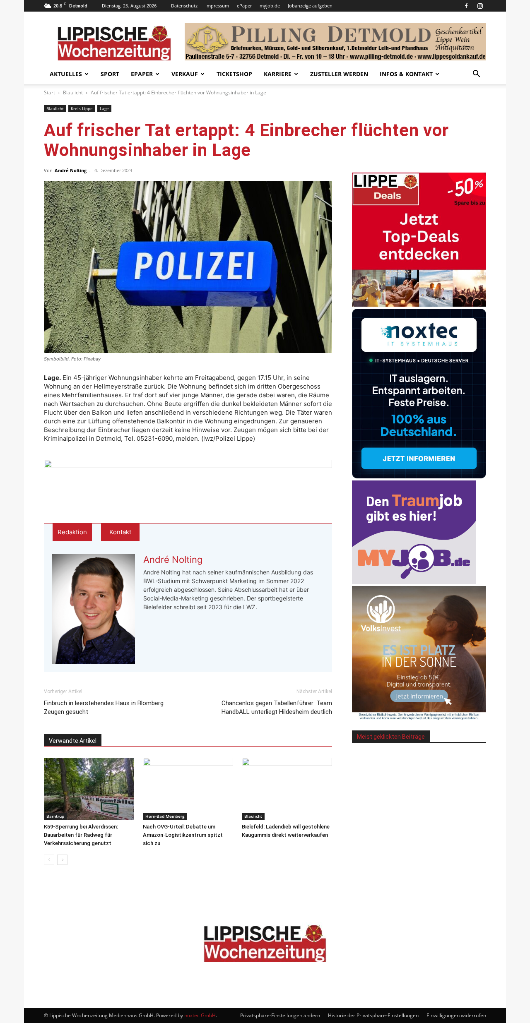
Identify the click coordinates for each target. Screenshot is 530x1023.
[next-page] (62, 860)
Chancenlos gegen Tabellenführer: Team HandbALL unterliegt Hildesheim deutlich (277, 707)
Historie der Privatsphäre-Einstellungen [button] (373, 1015)
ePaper (244, 5)
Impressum (217, 5)
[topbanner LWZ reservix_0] (188, 477)
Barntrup (55, 816)
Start (49, 92)
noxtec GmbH (200, 1015)
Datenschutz (184, 5)
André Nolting (71, 170)
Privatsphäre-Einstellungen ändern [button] (280, 1015)
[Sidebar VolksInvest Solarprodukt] (419, 718)
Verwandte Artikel (72, 740)
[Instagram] (480, 6)
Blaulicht (73, 92)
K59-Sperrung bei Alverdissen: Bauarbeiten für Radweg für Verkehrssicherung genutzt (81, 835)
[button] (476, 75)
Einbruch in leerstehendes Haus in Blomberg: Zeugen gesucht (104, 707)
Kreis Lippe (82, 108)
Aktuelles (66, 74)
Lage (104, 108)
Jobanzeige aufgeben (310, 5)
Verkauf (184, 74)
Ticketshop (234, 74)
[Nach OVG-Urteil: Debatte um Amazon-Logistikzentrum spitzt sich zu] (188, 789)
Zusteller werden (339, 74)
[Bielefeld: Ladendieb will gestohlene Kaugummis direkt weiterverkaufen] (287, 789)
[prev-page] (49, 860)
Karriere (278, 74)
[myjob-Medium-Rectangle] (414, 582)
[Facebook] (466, 6)
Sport (110, 74)
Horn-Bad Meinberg (165, 816)
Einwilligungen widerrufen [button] (456, 1015)
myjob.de (270, 5)
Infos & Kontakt (406, 74)
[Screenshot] (419, 476)
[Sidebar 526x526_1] (419, 304)
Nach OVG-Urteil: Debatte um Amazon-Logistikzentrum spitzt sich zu (183, 835)
